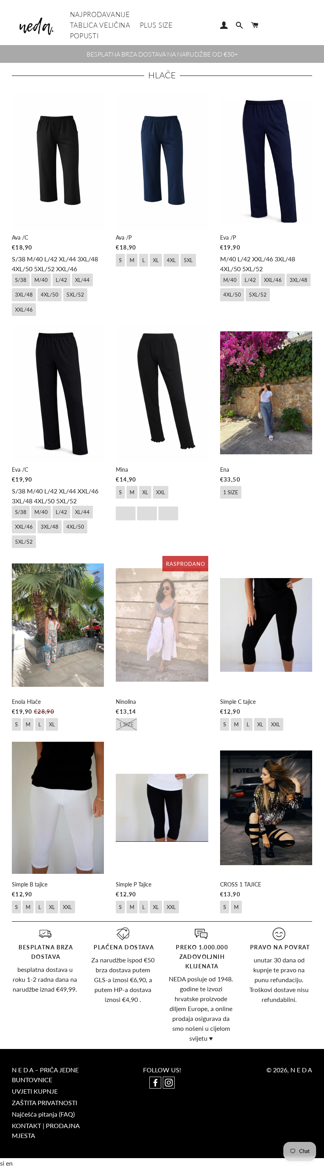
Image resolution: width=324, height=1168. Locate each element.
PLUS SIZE (156, 25)
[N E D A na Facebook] (156, 1083)
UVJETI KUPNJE (35, 1091)
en (9, 1163)
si (3, 1163)
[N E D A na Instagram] (169, 1083)
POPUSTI (84, 36)
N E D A (301, 1070)
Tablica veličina (100, 25)
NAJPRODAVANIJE (100, 14)
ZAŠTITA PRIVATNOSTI (44, 1102)
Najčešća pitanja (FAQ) (43, 1114)
